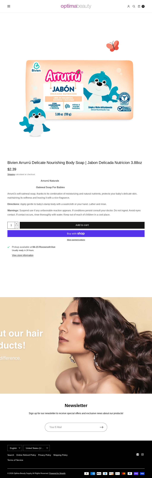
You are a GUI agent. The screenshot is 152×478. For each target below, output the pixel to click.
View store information (22, 255)
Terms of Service (15, 460)
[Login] (129, 6)
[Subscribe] (103, 427)
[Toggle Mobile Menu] (10, 6)
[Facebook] (137, 454)
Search (10, 455)
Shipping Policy (60, 455)
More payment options (76, 240)
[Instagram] (142, 454)
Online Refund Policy (26, 455)
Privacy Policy (44, 455)
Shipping (11, 174)
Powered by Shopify (57, 473)
